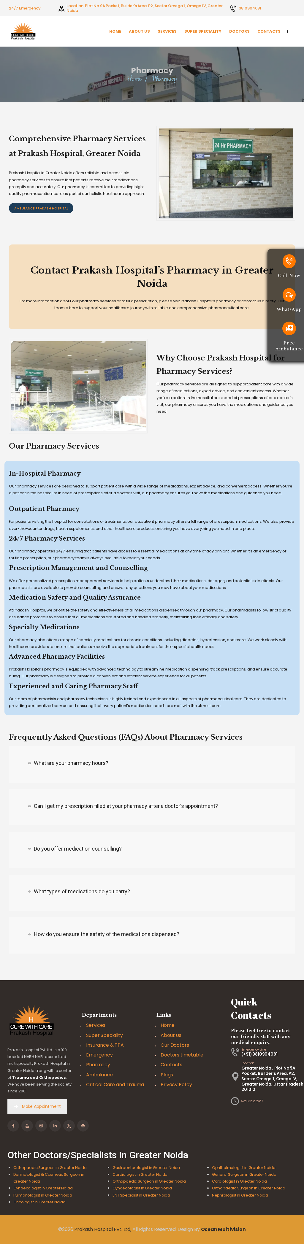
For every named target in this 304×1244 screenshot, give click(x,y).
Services (95, 1025)
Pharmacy (98, 1064)
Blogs (167, 1074)
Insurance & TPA (105, 1045)
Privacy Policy (176, 1084)
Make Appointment (41, 1106)
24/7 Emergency (25, 8)
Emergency (99, 1054)
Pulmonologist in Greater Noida (42, 1195)
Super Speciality (104, 1035)
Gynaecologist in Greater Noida (43, 1188)
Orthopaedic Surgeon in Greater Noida (50, 1167)
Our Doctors (175, 1045)
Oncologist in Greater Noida (39, 1202)
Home (134, 79)
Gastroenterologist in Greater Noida (146, 1167)
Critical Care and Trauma (115, 1084)
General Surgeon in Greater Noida (244, 1174)
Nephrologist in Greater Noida (240, 1195)
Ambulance (99, 1074)
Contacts (171, 1064)
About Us (171, 1035)
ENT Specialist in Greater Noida (141, 1195)
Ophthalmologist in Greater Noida (244, 1167)
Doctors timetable (182, 1054)
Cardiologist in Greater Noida (140, 1174)
